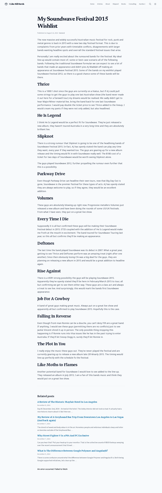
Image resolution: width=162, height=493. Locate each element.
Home (92, 4)
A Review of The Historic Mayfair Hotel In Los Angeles (67, 402)
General (62, 33)
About (108, 4)
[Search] (150, 4)
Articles (100, 4)
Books (123, 4)
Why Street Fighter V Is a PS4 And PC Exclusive (63, 435)
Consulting (132, 4)
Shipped (116, 4)
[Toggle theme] (155, 4)
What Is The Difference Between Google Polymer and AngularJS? (72, 450)
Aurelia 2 (142, 4)
